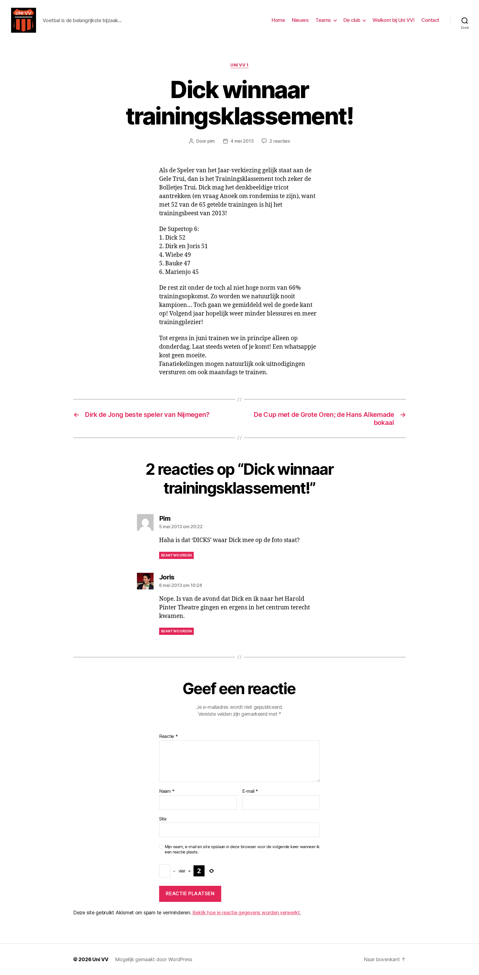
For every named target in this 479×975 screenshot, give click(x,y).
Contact (430, 20)
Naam (166, 791)
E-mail (250, 791)
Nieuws (300, 20)
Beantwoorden (176, 555)
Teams (323, 20)
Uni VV (100, 959)
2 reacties (279, 141)
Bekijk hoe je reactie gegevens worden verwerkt (246, 912)
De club (351, 20)
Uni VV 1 (239, 65)
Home (278, 20)
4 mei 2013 (242, 141)
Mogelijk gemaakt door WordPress (154, 959)
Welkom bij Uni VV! (393, 20)
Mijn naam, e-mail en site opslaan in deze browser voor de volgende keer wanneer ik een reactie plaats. (242, 849)
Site (163, 818)
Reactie (168, 736)
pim (211, 141)
